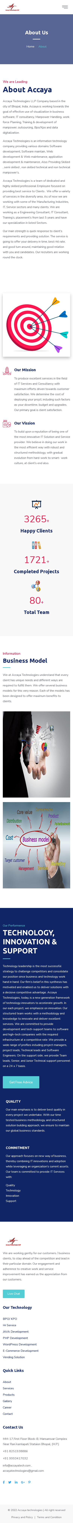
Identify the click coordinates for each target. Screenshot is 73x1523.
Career (7, 1407)
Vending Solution (14, 1357)
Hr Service (9, 1325)
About (7, 1382)
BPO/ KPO (10, 1319)
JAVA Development (16, 1332)
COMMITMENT (18, 1148)
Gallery (7, 1401)
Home (30, 46)
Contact (8, 1414)
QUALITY (13, 1101)
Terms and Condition (49, 1517)
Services (8, 1388)
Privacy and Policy (22, 1517)
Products (9, 1395)
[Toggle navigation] (65, 7)
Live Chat (13, 1294)
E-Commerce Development (21, 1351)
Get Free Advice (21, 1082)
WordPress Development (20, 1344)
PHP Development (15, 1338)
